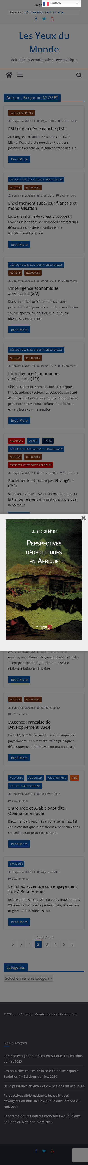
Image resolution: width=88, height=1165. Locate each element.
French (55, 3)
